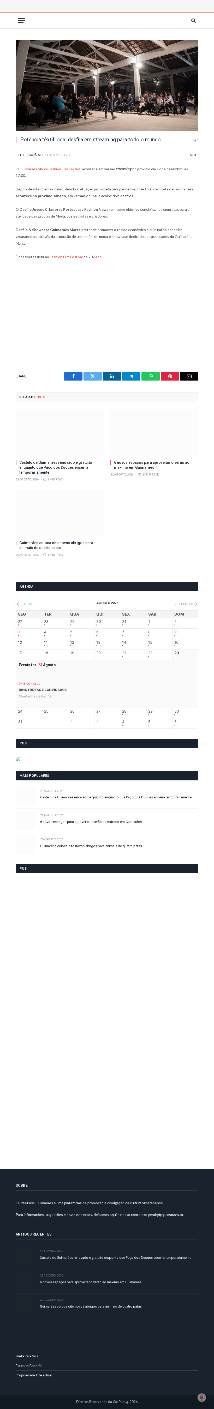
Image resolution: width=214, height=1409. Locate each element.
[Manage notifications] (202, 1397)
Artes (194, 154)
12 (72, 642)
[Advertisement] (74, 11)
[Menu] (21, 20)
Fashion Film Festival (66, 257)
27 (20, 621)
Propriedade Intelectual (34, 1375)
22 (150, 653)
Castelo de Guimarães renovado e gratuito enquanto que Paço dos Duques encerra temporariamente (55, 467)
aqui (101, 257)
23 (176, 653)
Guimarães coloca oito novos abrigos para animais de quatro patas (56, 545)
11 (46, 642)
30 (98, 621)
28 (46, 621)
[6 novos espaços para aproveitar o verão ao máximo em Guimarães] (154, 432)
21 (124, 653)
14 (124, 642)
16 (176, 642)
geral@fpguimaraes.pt (165, 1214)
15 (150, 642)
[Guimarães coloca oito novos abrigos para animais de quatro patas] (60, 513)
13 (98, 642)
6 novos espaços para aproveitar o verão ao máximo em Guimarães (151, 464)
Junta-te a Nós (27, 1356)
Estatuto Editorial (29, 1366)
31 (124, 621)
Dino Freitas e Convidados (43, 690)
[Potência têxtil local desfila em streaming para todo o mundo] (107, 85)
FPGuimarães (30, 154)
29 (72, 621)
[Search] (193, 20)
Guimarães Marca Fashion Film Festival (50, 169)
